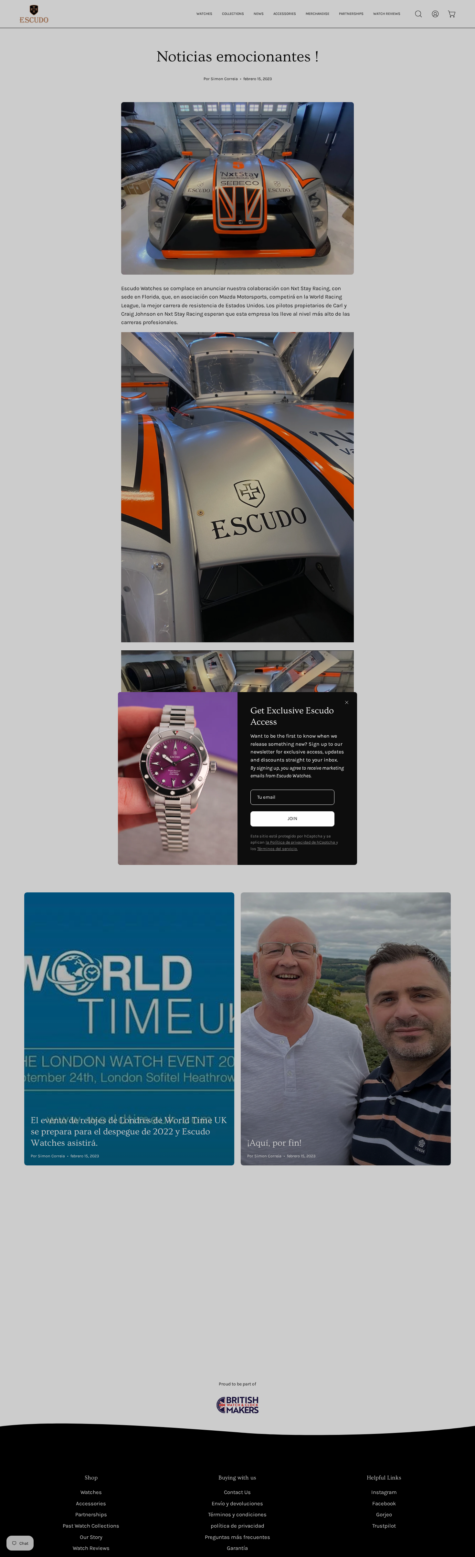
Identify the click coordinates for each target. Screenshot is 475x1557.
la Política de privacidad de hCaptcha (301, 842)
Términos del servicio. (277, 848)
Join (292, 818)
